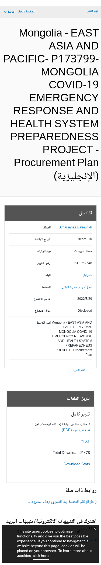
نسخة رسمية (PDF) (76, 430)
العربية (11, 12)
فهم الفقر (92, 11)
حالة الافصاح (43, 311)
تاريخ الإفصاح (42, 299)
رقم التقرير (44, 263)
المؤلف (47, 227)
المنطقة (46, 287)
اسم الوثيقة (44, 323)
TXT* (85, 441)
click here (41, 556)
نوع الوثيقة (44, 251)
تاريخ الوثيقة (43, 239)
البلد (48, 275)
